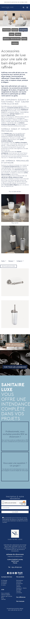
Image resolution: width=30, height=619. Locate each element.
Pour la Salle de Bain (15, 191)
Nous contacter (5, 593)
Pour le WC (15, 223)
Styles (3, 261)
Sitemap (3, 599)
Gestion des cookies (6, 596)
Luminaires (15, 43)
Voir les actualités (15, 345)
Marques (10, 261)
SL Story (3, 585)
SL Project (4, 583)
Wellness (18, 34)
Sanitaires (15, 30)
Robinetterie (6, 30)
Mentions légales (5, 594)
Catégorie (19, 261)
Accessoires (23, 30)
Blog (2, 598)
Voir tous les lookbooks (15, 367)
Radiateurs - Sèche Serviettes (12, 38)
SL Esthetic (4, 582)
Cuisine (12, 34)
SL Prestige (4, 580)
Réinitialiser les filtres (8, 266)
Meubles (24, 38)
